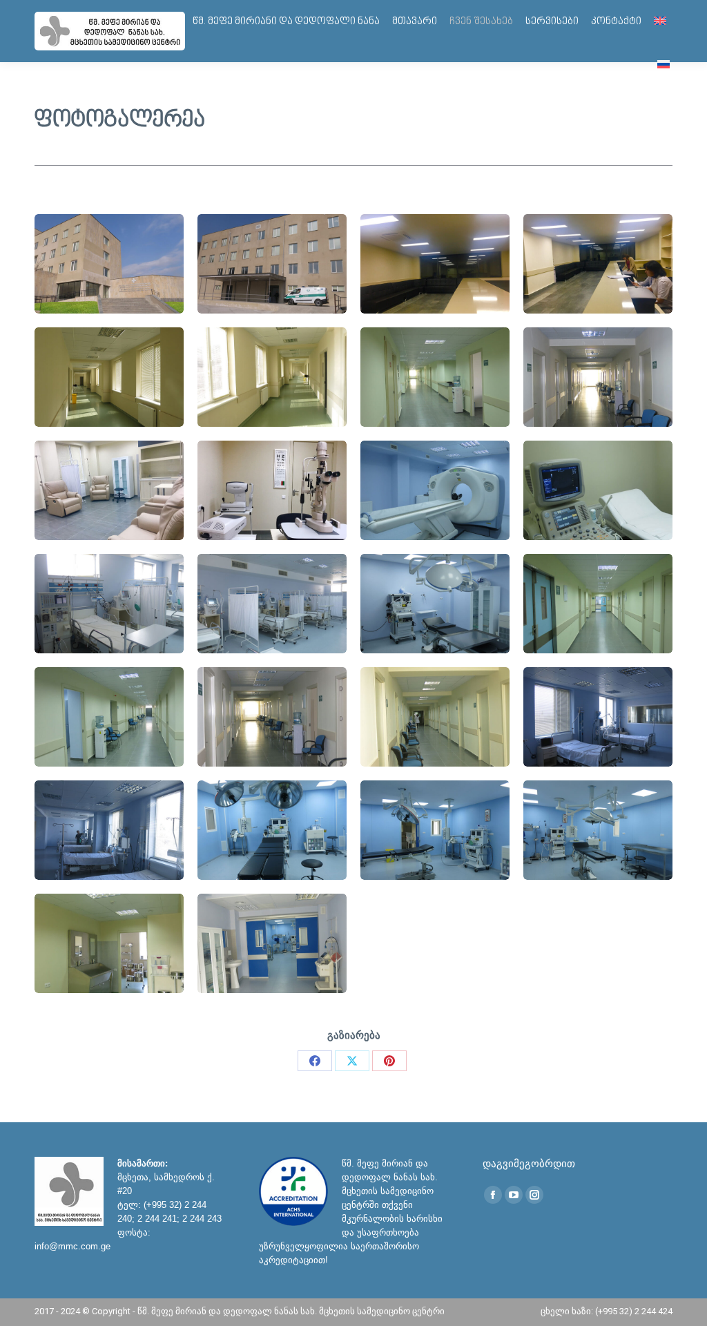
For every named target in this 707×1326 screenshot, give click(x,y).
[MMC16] (597, 717)
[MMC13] (109, 717)
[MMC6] (272, 490)
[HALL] (435, 264)
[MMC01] (109, 264)
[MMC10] (272, 603)
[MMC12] (597, 603)
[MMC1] (272, 264)
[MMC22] (272, 943)
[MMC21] (109, 943)
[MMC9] (109, 603)
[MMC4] (597, 377)
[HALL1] (597, 264)
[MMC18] (272, 830)
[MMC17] (109, 830)
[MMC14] (272, 717)
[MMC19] (435, 830)
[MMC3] (435, 377)
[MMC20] (597, 830)
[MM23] (109, 377)
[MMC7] (435, 490)
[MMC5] (109, 490)
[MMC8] (597, 490)
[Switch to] (660, 21)
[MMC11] (435, 603)
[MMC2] (272, 377)
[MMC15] (435, 717)
